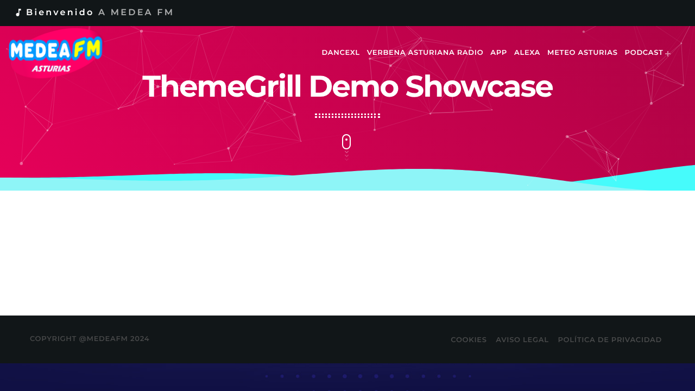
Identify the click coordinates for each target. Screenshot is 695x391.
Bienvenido (94, 13)
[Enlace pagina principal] (63, 53)
